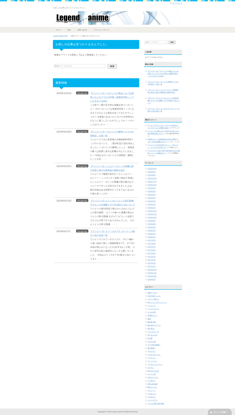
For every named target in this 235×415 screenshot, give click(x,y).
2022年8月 (152, 175)
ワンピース (152, 306)
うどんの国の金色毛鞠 (156, 404)
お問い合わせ (82, 30)
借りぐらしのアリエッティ (157, 302)
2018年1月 (152, 237)
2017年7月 (152, 247)
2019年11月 (152, 214)
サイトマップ (177, 3)
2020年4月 (152, 201)
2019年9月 (152, 221)
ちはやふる (152, 394)
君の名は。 (152, 329)
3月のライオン (153, 377)
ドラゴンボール (153, 309)
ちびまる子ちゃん (154, 355)
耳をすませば (152, 335)
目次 (69, 30)
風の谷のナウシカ (154, 325)
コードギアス (152, 400)
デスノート (152, 390)
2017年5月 (152, 253)
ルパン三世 (152, 374)
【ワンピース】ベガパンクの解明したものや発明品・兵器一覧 (163, 83)
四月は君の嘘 (152, 384)
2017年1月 (152, 266)
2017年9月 (152, 240)
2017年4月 (152, 257)
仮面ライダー (152, 293)
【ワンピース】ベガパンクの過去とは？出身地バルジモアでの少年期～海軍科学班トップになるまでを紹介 (112, 97)
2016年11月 (152, 273)
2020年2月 (152, 208)
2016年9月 (152, 279)
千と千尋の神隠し (154, 345)
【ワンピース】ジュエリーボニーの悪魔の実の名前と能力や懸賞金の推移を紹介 (163, 91)
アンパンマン (152, 361)
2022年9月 (152, 172)
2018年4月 (152, 227)
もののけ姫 (152, 342)
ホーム (58, 30)
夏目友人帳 (152, 322)
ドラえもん (152, 358)
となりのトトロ (153, 332)
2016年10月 (152, 276)
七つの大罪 (152, 312)
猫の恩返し (152, 348)
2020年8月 (152, 191)
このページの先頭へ (220, 412)
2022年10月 (152, 169)
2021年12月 (152, 178)
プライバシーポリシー (102, 30)
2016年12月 (152, 270)
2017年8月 (152, 244)
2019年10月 (152, 218)
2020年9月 (152, 188)
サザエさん (152, 351)
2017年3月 (152, 260)
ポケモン (151, 368)
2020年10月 (152, 185)
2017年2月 (152, 263)
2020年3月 (152, 204)
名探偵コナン (152, 315)
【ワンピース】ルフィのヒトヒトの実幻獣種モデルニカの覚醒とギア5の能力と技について (164, 100)
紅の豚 (150, 338)
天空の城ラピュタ (154, 296)
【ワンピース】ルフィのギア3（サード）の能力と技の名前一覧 (164, 110)
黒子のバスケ (152, 387)
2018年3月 (152, 231)
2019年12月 (152, 211)
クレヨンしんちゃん (155, 364)
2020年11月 (152, 182)
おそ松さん (152, 397)
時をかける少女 (153, 371)
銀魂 (149, 319)
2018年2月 (152, 234)
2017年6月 (152, 250)
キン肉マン (152, 381)
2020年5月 (152, 198)
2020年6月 (152, 195)
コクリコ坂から (153, 299)
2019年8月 (152, 224)
